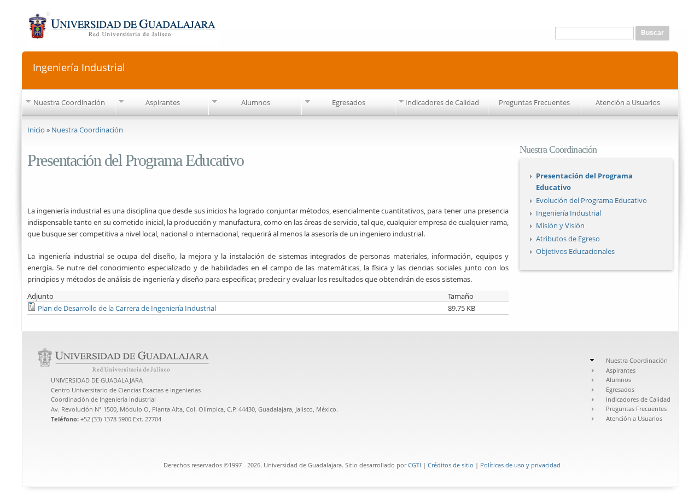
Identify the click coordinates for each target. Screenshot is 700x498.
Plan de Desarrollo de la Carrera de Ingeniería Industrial (127, 308)
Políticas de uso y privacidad (520, 465)
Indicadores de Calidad (442, 102)
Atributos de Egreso (568, 239)
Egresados (348, 102)
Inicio (36, 130)
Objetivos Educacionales (575, 251)
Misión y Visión (560, 225)
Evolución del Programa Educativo (591, 200)
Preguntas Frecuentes (534, 102)
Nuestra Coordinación (69, 102)
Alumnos (255, 102)
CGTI (414, 465)
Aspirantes (162, 102)
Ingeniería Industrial (79, 66)
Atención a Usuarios (628, 102)
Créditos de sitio (451, 465)
